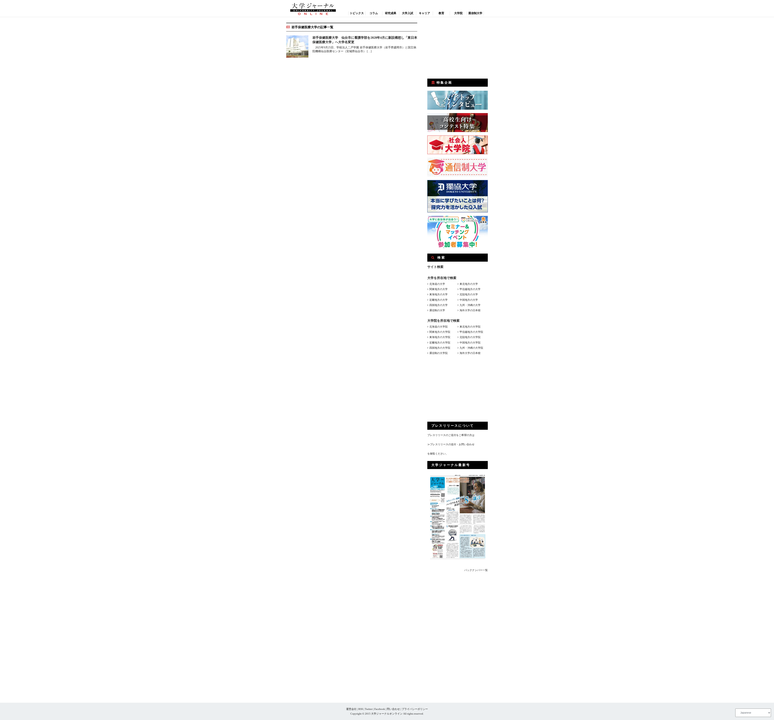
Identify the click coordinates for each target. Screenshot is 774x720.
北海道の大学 (437, 283)
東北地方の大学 (469, 283)
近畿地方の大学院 (439, 342)
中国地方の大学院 (470, 342)
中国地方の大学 (469, 299)
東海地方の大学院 (439, 337)
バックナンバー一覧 (476, 570)
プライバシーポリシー (415, 709)
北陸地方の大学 (469, 294)
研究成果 (390, 13)
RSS (360, 709)
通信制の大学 (437, 310)
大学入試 (407, 13)
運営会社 (351, 709)
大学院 (458, 13)
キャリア (424, 13)
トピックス (357, 13)
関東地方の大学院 (439, 331)
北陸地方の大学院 (470, 337)
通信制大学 (475, 13)
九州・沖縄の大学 (470, 305)
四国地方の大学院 (439, 347)
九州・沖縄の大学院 (471, 347)
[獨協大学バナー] (457, 211)
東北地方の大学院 (470, 326)
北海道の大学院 (438, 326)
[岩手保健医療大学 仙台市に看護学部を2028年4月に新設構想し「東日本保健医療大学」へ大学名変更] (297, 47)
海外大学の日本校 (470, 310)
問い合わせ (393, 709)
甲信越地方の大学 (470, 289)
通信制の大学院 (438, 353)
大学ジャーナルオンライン (387, 713)
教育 (441, 13)
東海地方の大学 (438, 294)
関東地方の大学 (438, 289)
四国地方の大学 (438, 305)
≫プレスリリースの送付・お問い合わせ (450, 444)
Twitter (368, 709)
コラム (373, 13)
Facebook (379, 709)
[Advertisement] (457, 48)
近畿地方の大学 (438, 299)
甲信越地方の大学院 (471, 331)
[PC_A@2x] (457, 247)
